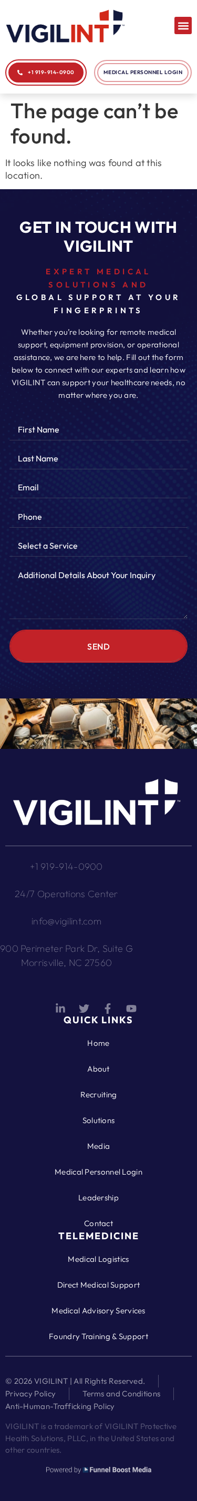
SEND (98, 646)
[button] (183, 25)
